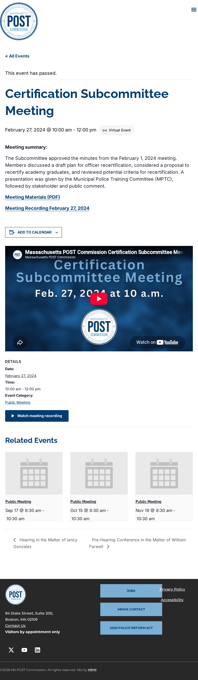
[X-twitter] (11, 650)
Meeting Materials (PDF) (32, 197)
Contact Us (15, 625)
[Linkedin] (37, 650)
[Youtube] (24, 650)
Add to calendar (35, 232)
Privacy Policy (172, 589)
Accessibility (172, 600)
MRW (92, 670)
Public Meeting (17, 402)
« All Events (17, 56)
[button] (193, 9)
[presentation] (33, 473)
